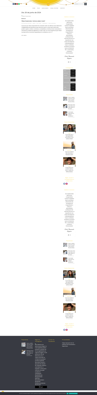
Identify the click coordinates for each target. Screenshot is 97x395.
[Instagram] (15, 4)
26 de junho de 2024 (27, 23)
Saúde (69, 133)
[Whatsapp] (19, 4)
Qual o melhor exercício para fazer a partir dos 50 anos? (71, 99)
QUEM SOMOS (45, 8)
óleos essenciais (52, 23)
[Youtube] (17, 4)
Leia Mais (24, 35)
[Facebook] (13, 4)
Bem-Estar (69, 150)
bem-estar (38, 23)
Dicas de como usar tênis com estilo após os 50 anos (71, 106)
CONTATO (62, 8)
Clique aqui (65, 343)
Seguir (41, 387)
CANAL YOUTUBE (54, 8)
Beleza (23, 18)
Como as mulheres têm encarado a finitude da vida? (69, 153)
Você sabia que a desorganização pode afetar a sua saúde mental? (69, 136)
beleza (34, 23)
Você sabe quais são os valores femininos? (71, 114)
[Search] (85, 4)
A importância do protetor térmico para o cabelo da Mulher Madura (69, 169)
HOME (33, 8)
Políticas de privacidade (73, 393)
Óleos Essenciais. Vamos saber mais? (33, 21)
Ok (67, 393)
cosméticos (44, 23)
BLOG (38, 8)
